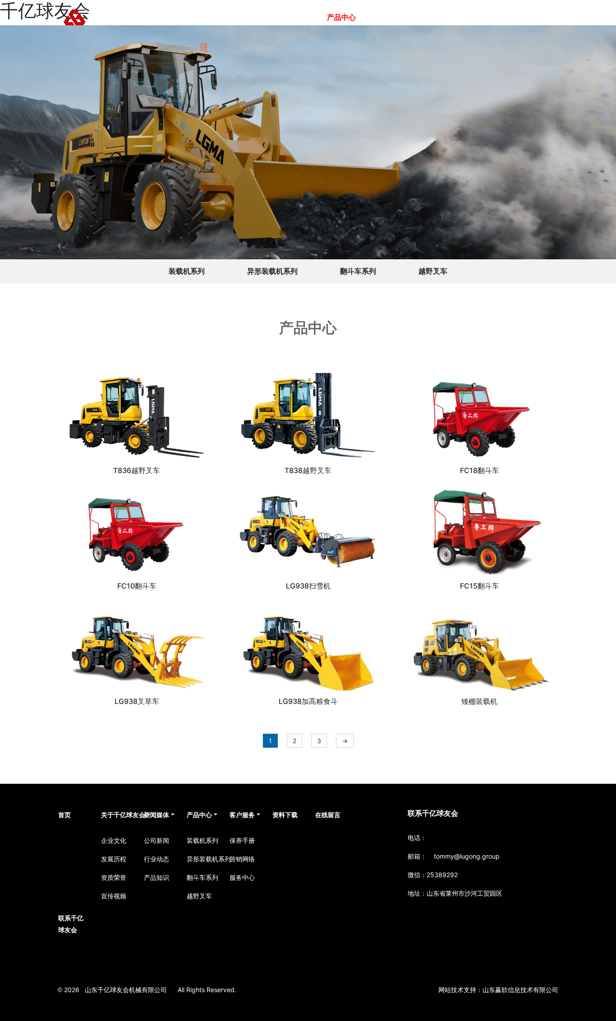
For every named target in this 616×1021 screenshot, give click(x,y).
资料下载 (428, 17)
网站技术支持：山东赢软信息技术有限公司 (498, 989)
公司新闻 (156, 840)
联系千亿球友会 (525, 17)
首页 (197, 17)
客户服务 (384, 17)
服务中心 (242, 877)
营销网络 (242, 859)
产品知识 (156, 877)
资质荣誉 (113, 877)
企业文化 (113, 840)
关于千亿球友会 (244, 17)
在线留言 (471, 17)
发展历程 (113, 859)
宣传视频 (113, 896)
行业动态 (156, 859)
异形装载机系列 (272, 271)
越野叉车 (432, 271)
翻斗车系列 (358, 271)
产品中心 (341, 17)
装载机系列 (187, 271)
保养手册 (242, 840)
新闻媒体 (298, 17)
